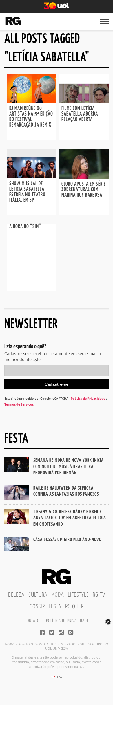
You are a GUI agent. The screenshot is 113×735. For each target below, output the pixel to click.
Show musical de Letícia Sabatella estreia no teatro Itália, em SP (27, 192)
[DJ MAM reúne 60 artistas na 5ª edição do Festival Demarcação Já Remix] (32, 101)
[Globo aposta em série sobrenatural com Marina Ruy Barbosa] (84, 177)
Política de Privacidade (88, 398)
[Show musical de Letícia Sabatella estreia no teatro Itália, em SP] (32, 176)
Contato (32, 621)
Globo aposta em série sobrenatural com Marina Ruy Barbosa (83, 190)
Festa (55, 607)
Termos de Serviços (19, 404)
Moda (57, 595)
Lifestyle (78, 595)
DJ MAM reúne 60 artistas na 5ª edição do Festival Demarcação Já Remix (31, 117)
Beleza (16, 595)
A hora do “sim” (25, 226)
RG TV (99, 595)
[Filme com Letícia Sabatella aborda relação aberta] (84, 101)
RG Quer (74, 607)
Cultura (38, 595)
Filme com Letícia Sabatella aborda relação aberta (79, 114)
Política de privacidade (67, 621)
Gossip (37, 607)
